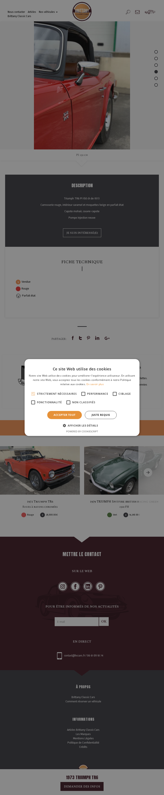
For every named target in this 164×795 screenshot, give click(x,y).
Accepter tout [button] (64, 415)
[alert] (82, 397)
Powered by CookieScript (82, 431)
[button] (82, 425)
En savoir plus (95, 384)
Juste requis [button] (101, 415)
